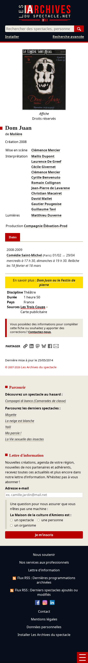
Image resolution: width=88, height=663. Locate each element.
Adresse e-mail (17, 488)
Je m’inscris (44, 535)
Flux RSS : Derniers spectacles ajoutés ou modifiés (46, 592)
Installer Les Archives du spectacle (44, 634)
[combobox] (39, 28)
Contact (44, 611)
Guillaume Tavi (43, 209)
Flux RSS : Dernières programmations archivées (46, 580)
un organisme (25, 525)
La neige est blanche (19, 421)
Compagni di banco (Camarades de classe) (35, 401)
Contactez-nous (39, 332)
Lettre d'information (44, 570)
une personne (52, 520)
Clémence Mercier (45, 150)
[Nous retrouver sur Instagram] (44, 603)
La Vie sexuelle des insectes (24, 439)
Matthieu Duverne (46, 215)
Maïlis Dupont (42, 156)
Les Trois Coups (32, 307)
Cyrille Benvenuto (45, 177)
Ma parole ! (13, 433)
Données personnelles (44, 627)
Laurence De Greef (46, 161)
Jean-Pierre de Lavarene (50, 188)
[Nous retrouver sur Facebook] (37, 603)
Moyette (10, 414)
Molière (16, 134)
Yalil (8, 427)
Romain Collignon (46, 182)
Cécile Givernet (43, 167)
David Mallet (41, 198)
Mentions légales (44, 619)
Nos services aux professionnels (44, 562)
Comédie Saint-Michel (24, 255)
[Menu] (82, 657)
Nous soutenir (44, 554)
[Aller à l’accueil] (44, 20)
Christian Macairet (46, 193)
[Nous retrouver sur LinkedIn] (52, 603)
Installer (12, 36)
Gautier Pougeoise (46, 204)
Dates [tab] (13, 237)
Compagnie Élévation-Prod (45, 226)
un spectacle (24, 520)
